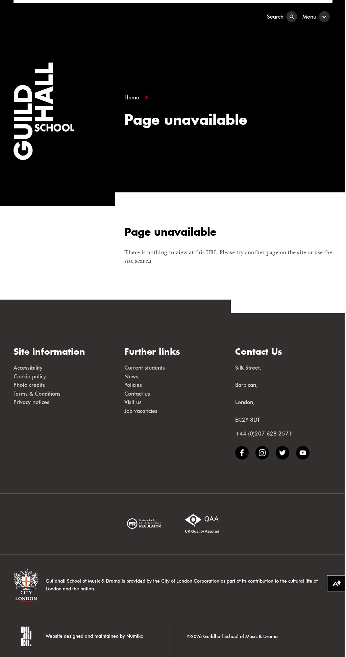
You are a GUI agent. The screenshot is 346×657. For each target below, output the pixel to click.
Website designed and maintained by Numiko (94, 636)
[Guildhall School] (56, 16)
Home (131, 97)
